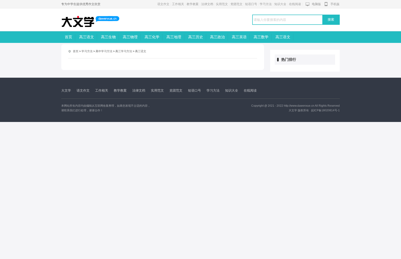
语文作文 (163, 4)
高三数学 (261, 37)
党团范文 (236, 4)
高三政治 (217, 37)
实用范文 (222, 4)
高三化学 (152, 37)
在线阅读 (295, 4)
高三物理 (130, 37)
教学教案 (193, 4)
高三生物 (108, 37)
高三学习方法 (123, 51)
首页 (68, 37)
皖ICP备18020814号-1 (325, 110)
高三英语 (239, 37)
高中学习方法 (104, 51)
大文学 (66, 90)
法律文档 (207, 4)
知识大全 (280, 4)
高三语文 (86, 37)
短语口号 (251, 4)
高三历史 (195, 37)
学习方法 (266, 4)
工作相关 (178, 4)
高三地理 (173, 37)
